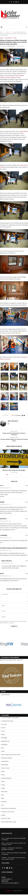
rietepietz (3, 519)
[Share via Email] (24, 415)
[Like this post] (13, 415)
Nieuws (3, 781)
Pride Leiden (4, 791)
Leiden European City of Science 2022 (10, 754)
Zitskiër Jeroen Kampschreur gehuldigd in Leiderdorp (12, 848)
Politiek (3, 788)
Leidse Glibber (8, 890)
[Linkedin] (13, 2)
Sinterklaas (4, 801)
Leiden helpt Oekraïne (6, 758)
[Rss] (18, 2)
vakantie (3, 815)
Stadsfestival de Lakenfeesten (8, 808)
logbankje (3, 535)
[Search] (26, 27)
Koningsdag (4, 744)
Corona (3, 731)
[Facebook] (9, 2)
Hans (3, 838)
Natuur (3, 774)
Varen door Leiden (5, 818)
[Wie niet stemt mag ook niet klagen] (14, 459)
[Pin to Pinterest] (17, 415)
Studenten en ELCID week (7, 811)
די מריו (2, 485)
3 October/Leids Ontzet (7, 721)
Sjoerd (3, 852)
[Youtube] (16, 2)
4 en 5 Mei (3, 724)
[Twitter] (11, 2)
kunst (2, 748)
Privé (2, 795)
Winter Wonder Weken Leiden (8, 822)
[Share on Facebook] (14, 415)
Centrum (3, 727)
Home (1, 32)
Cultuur (3, 734)
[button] (1, 462)
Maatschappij (4, 764)
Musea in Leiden (5, 768)
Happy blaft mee (5, 741)
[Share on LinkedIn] (19, 415)
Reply (26, 485)
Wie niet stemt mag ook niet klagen (14, 470)
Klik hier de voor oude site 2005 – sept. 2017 (11, 660)
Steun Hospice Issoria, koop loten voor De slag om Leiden (13, 858)
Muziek (3, 771)
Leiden (7, 32)
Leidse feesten (5, 761)
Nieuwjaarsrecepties (6, 778)
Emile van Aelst (11, 46)
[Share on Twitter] (16, 415)
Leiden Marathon (23, 131)
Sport (2, 805)
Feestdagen (4, 737)
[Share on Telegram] (22, 415)
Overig (2, 785)
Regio (2, 798)
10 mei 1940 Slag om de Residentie (10, 717)
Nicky (2, 573)
